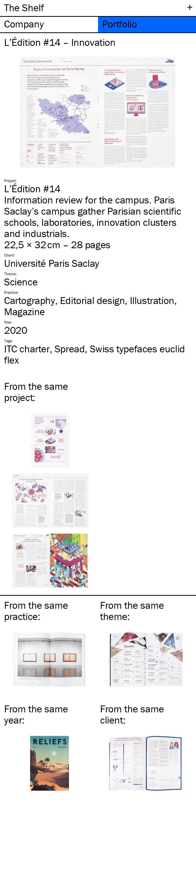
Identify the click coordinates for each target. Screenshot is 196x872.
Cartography (29, 300)
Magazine (24, 311)
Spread (70, 348)
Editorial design (92, 300)
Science (21, 281)
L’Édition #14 (32, 188)
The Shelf (24, 7)
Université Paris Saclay (51, 263)
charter (27, 348)
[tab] (49, 24)
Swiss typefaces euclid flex (94, 354)
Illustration (152, 300)
